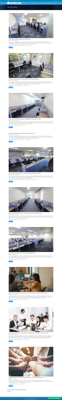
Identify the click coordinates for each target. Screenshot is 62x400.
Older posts (9, 391)
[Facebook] (53, 1)
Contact (37, 3)
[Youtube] (55, 1)
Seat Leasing (22, 45)
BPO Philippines (11, 45)
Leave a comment (28, 45)
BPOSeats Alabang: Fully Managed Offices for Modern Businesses (24, 79)
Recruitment (11, 339)
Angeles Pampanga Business (13, 85)
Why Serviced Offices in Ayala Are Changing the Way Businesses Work (25, 119)
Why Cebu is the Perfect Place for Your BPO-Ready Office (22, 253)
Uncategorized (11, 219)
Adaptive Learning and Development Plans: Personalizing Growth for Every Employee (28, 293)
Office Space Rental (48, 3)
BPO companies (11, 179)
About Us (33, 3)
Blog (53, 3)
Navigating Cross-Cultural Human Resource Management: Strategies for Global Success (29, 332)
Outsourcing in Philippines (12, 299)
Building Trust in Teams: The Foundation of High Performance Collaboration (26, 377)
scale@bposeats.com (16, 0)
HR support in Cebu (16, 45)
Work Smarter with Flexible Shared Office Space (20, 39)
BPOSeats (17, 40)
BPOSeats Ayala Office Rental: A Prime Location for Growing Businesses (25, 213)
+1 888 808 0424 (9, 0)
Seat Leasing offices (21, 139)
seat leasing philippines (17, 179)
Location (41, 3)
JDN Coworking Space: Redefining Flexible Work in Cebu (22, 133)
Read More (10, 47)
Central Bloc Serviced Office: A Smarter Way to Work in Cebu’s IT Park (25, 173)
